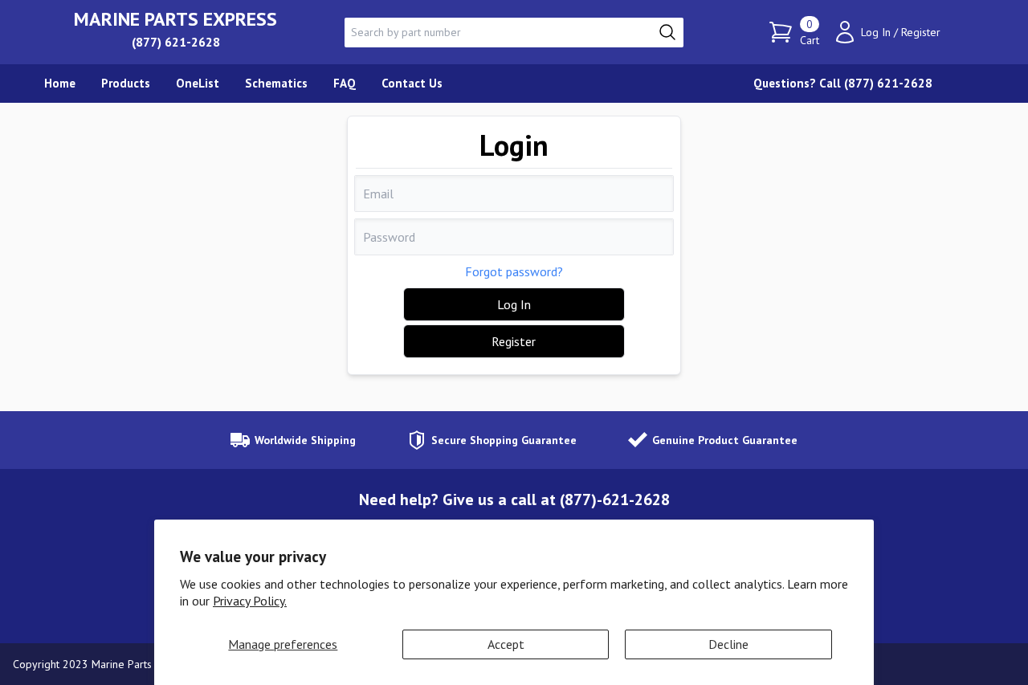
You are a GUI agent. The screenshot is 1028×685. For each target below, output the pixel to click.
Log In (876, 32)
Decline (728, 644)
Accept (505, 644)
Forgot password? (514, 271)
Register (920, 32)
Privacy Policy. (250, 601)
